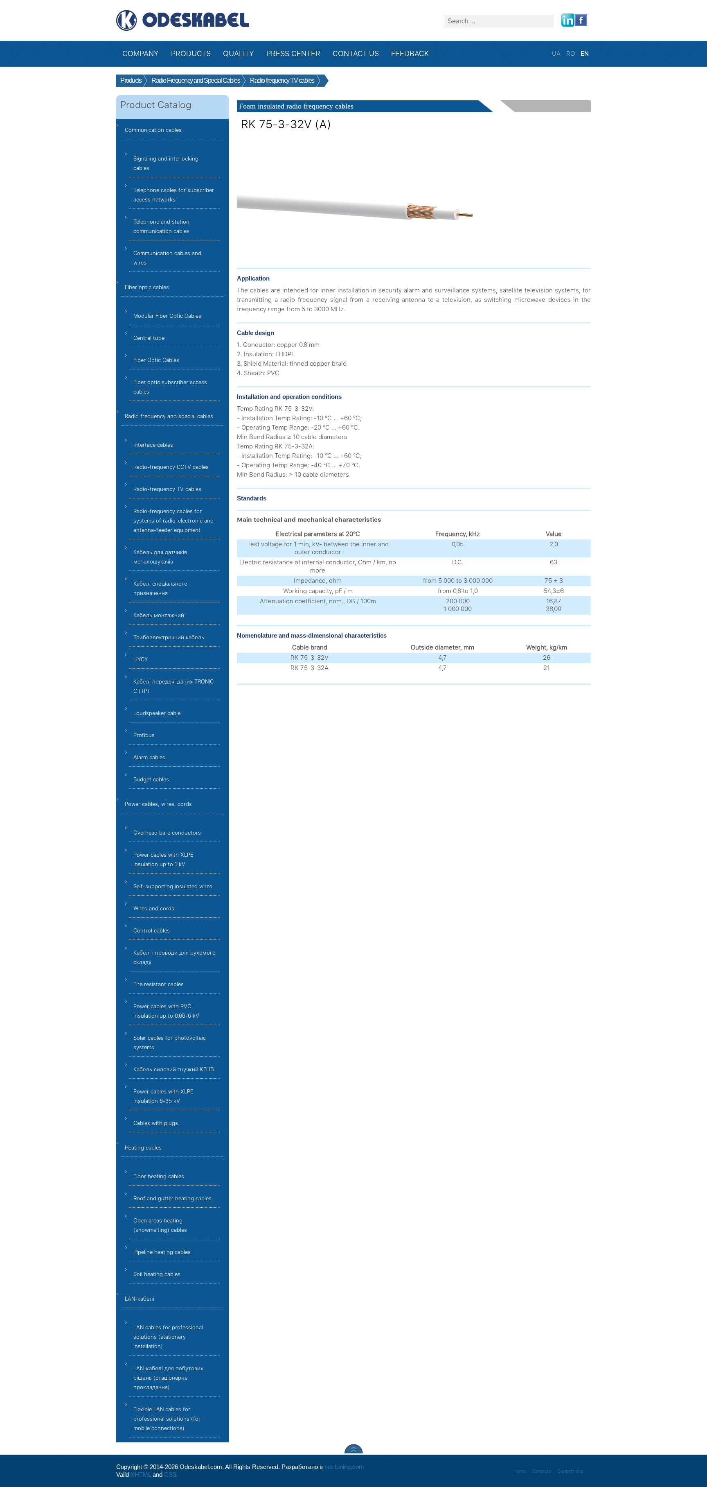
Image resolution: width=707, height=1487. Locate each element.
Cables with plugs (155, 1123)
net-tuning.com (344, 1467)
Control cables (151, 931)
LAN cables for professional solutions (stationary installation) (168, 1336)
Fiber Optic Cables (156, 360)
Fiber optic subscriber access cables (170, 387)
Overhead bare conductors (167, 833)
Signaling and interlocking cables (165, 163)
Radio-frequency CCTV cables (171, 467)
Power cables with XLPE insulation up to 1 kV (163, 859)
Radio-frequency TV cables (167, 489)
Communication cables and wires (167, 258)
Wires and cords (153, 908)
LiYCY (140, 659)
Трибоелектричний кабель (168, 637)
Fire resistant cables (158, 984)
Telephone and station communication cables (161, 226)
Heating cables (143, 1148)
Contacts (541, 1471)
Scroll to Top (353, 1448)
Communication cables (153, 130)
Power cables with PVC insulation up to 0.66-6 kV (166, 1011)
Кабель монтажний (158, 615)
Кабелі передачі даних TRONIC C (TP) (173, 686)
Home (519, 1471)
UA (557, 53)
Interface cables (153, 445)
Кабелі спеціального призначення (160, 588)
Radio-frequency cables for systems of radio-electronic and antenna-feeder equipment (173, 520)
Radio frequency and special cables (169, 416)
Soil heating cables (156, 1274)
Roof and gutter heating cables (172, 1198)
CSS (170, 1474)
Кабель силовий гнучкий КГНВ (173, 1069)
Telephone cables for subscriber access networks (173, 195)
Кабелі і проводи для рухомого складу (174, 957)
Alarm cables (149, 757)
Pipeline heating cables (162, 1252)
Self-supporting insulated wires (172, 886)
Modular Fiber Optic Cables (167, 316)
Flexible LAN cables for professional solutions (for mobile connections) (166, 1418)
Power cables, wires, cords (158, 804)
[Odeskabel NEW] (182, 20)
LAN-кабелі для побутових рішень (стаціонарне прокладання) (168, 1377)
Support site (570, 1471)
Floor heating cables (158, 1176)
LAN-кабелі (139, 1299)
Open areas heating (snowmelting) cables (160, 1225)
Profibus (144, 735)
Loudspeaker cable (156, 713)
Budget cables (151, 779)
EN (585, 53)
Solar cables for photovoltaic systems (169, 1042)
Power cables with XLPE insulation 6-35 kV (163, 1096)
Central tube (148, 338)
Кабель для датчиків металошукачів (160, 557)
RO (571, 53)
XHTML (141, 1474)
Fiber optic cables (147, 287)
